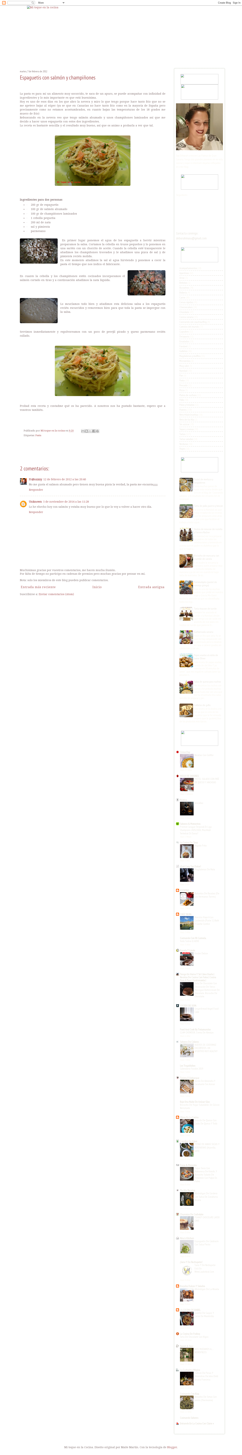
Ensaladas (184, 341)
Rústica (183, 800)
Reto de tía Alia (186, 419)
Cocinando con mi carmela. (193, 938)
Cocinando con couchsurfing (193, 322)
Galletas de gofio (202, 705)
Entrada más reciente (38, 587)
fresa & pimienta (188, 1165)
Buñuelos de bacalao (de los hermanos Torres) (207, 895)
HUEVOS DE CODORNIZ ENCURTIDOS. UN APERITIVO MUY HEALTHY (206, 1048)
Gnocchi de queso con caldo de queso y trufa (206, 1122)
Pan (181, 375)
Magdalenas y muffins (189, 356)
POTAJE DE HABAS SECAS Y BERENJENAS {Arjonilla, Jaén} (207, 1147)
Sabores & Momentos (190, 823)
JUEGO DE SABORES (189, 776)
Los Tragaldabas (187, 1065)
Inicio (97, 587)
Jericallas (199, 803)
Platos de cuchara (187, 395)
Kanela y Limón (187, 950)
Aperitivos (184, 273)
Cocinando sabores (189, 1417)
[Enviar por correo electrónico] (83, 431)
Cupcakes (184, 331)
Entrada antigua (151, 587)
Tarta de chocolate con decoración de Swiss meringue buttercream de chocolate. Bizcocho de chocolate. (207, 990)
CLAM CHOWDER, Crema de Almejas (197, 1032)
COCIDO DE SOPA (188, 1005)
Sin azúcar (184, 424)
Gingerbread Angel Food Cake (207, 1010)
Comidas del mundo (189, 326)
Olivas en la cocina (189, 1117)
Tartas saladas (186, 439)
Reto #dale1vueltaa (188, 414)
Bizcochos (184, 287)
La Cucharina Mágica (190, 1370)
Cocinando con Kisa (189, 1393)
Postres (182, 409)
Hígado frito (201, 845)
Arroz (182, 277)
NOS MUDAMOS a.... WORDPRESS (204, 1350)
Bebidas (183, 282)
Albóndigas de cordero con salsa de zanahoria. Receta (206, 1197)
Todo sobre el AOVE (189, 941)
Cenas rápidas (186, 302)
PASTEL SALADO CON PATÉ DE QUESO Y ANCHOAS (207, 780)
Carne (182, 297)
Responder (36, 489)
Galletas (183, 351)
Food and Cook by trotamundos (195, 1029)
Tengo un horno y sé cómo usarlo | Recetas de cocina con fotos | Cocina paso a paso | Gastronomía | (198, 977)
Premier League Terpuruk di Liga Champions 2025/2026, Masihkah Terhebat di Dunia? (196, 830)
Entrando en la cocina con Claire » (197, 1423)
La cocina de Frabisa (190, 1333)
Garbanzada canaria (203, 632)
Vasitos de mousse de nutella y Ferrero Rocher (208, 530)
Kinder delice (201, 953)
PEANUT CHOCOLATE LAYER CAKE (207, 1219)
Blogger (172, 1447)
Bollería (183, 292)
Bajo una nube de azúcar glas (195, 1101)
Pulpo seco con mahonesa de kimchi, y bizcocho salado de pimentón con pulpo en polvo (206, 1174)
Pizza (182, 390)
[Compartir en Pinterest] (97, 431)
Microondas (184, 361)
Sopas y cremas (186, 429)
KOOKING (184, 890)
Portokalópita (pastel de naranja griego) (205, 583)
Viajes (182, 448)
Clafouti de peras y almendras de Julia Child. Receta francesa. (206, 1376)
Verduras (183, 444)
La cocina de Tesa (189, 842)
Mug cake (184, 365)
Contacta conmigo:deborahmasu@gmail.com (191, 235)
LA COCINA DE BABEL (190, 1310)
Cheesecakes (185, 307)
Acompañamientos (188, 268)
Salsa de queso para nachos (207, 681)
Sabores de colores (189, 1041)
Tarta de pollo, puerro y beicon (208, 506)
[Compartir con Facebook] (94, 431)
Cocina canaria (186, 317)
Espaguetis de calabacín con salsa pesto (207, 1242)
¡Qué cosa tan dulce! (190, 866)
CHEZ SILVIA (186, 914)
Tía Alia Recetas (187, 1190)
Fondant (183, 346)
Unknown (35, 501)
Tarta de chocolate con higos (194, 1336)
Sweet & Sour (186, 1346)
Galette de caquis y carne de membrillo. (204, 1314)
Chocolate (184, 312)
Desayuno (184, 336)
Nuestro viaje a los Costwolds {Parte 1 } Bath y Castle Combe (207, 921)
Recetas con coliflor (204, 755)
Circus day (185, 752)
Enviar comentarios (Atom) (56, 594)
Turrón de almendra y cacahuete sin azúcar (205, 1082)
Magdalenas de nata (205, 869)
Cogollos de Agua (188, 1141)
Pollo (181, 400)
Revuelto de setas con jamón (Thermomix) (206, 1398)
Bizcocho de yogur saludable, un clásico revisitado (200, 1106)
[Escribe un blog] (86, 431)
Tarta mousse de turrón (205, 608)
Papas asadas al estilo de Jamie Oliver (206, 656)
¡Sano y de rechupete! (191, 1262)
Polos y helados (186, 404)
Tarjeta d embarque (189, 1078)
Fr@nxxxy (35, 479)
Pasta (38, 435)
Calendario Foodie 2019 (191, 1068)
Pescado (183, 385)
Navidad (183, 370)
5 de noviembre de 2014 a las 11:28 (66, 501)
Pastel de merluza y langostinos (203, 481)
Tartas (182, 434)
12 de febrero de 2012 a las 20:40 (64, 479)
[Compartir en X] (90, 431)
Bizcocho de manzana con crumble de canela (206, 557)
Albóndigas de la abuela (207, 1289)
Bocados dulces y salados (192, 1286)
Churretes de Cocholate (191, 1214)
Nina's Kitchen (187, 1238)
